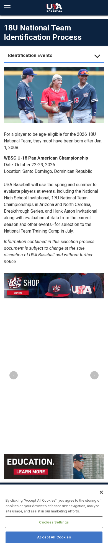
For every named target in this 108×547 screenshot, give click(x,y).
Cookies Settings (54, 522)
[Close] (101, 492)
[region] (54, 516)
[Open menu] (9, 7)
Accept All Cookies (54, 537)
